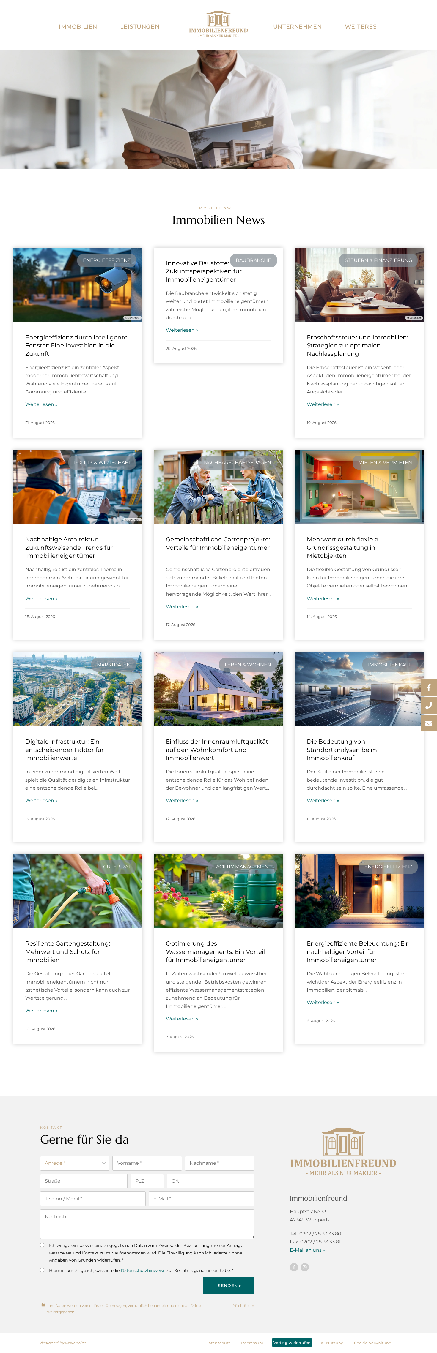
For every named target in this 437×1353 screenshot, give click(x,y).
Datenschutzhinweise (143, 1270)
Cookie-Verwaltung (373, 1343)
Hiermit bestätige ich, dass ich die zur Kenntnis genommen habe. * (141, 1270)
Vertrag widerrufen (292, 1342)
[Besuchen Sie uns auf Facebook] (294, 1267)
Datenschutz (217, 1343)
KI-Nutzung (332, 1343)
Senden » (229, 1285)
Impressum (252, 1343)
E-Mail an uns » (307, 1250)
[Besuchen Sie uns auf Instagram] (305, 1267)
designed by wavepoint (63, 1343)
